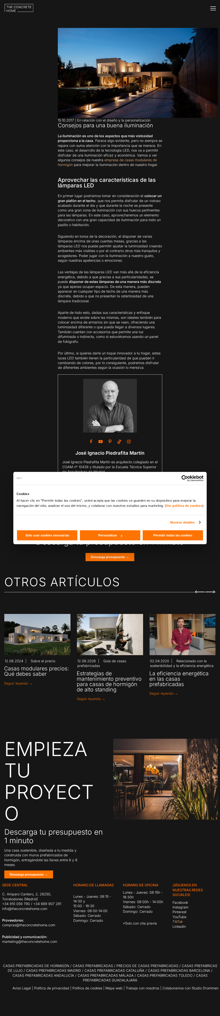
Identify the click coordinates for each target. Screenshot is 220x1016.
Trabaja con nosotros (142, 988)
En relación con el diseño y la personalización (113, 120)
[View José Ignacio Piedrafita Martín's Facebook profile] (91, 441)
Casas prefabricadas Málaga (106, 975)
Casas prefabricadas (93, 966)
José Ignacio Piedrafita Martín (109, 453)
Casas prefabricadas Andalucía (43, 975)
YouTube (179, 917)
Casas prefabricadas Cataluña (114, 970)
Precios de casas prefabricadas (147, 966)
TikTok (178, 921)
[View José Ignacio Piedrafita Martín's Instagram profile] (129, 441)
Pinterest (179, 912)
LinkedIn (179, 926)
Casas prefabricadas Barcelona (179, 970)
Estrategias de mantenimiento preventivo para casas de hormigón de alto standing (109, 681)
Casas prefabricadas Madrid (53, 970)
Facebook (180, 902)
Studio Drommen (204, 988)
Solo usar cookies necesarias (47, 535)
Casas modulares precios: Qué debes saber (36, 671)
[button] (199, 589)
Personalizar (107, 535)
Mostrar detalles (182, 522)
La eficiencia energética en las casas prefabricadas (179, 678)
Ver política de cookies (184, 505)
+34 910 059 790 (16, 904)
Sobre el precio (43, 661)
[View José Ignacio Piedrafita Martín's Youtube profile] (100, 441)
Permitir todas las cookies (172, 535)
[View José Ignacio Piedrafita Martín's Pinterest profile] (110, 441)
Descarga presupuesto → (110, 557)
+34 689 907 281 (47, 904)
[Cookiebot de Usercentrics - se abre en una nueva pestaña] (184, 478)
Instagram (180, 907)
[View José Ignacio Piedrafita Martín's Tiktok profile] (119, 441)
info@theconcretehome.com (24, 909)
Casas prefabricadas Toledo (164, 975)
